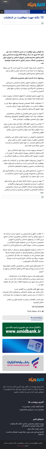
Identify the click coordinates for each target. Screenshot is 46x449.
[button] (44, 12)
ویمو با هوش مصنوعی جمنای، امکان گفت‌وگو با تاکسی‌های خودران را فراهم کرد (27, 425)
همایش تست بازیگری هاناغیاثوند (31, 409)
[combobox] (17, 12)
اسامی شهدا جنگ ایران (35, 429)
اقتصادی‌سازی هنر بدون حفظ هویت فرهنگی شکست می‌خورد (25, 433)
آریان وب (21, 445)
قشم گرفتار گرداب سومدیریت (33, 406)
